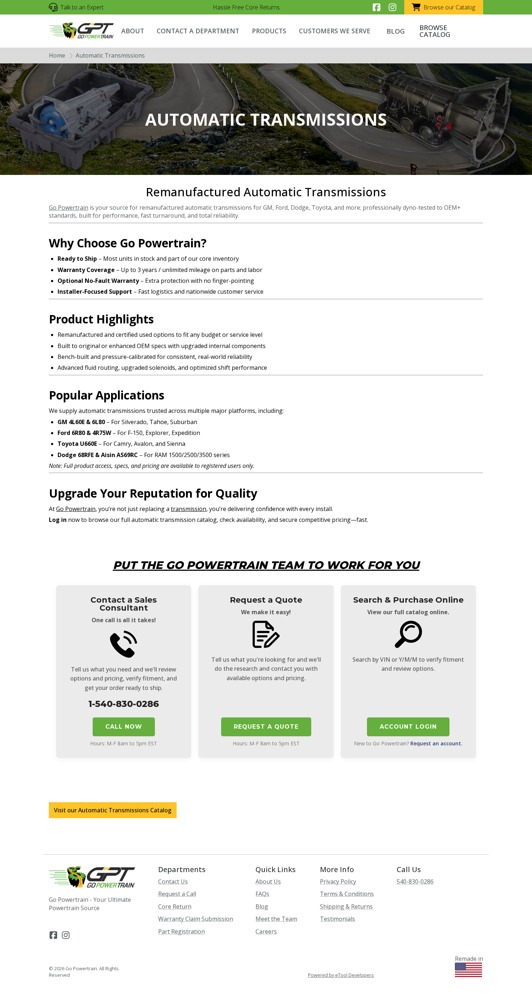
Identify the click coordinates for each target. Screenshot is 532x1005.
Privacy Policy (338, 881)
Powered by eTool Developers (341, 975)
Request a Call (177, 894)
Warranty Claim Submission (195, 919)
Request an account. (436, 743)
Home (57, 55)
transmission (188, 509)
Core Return (174, 906)
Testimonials (337, 919)
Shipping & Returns (346, 906)
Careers (266, 931)
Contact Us (173, 881)
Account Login (408, 726)
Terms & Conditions (347, 894)
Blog (262, 906)
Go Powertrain (68, 208)
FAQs (262, 894)
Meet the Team (276, 919)
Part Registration (181, 931)
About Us (268, 881)
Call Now (123, 726)
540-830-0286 (415, 881)
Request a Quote (266, 726)
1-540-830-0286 (123, 704)
